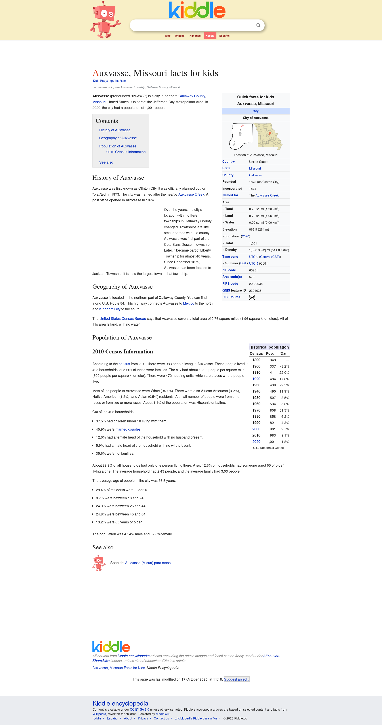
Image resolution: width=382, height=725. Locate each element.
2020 (245, 236)
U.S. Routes (231, 297)
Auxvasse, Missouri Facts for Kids (118, 667)
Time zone (230, 256)
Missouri (255, 168)
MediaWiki (163, 714)
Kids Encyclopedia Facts (109, 80)
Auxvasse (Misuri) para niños (148, 562)
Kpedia (210, 36)
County (227, 175)
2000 (256, 428)
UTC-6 (253, 256)
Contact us (161, 718)
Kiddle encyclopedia (134, 655)
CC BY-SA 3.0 (139, 709)
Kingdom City (109, 308)
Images (180, 36)
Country (228, 161)
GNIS (226, 290)
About (128, 718)
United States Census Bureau (122, 318)
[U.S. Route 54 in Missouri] (252, 297)
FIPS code (230, 283)
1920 (256, 378)
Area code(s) (232, 276)
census (124, 363)
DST (243, 263)
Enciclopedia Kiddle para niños (196, 718)
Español (224, 36)
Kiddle (97, 718)
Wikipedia (99, 714)
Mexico (188, 303)
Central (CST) (270, 256)
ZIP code (229, 270)
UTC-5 (253, 263)
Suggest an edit (236, 679)
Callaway (255, 175)
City (256, 111)
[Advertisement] (190, 53)
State (226, 168)
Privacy (143, 718)
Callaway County (191, 95)
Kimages (195, 36)
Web (167, 36)
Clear (249, 25)
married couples (128, 429)
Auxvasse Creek (267, 195)
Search (258, 25)
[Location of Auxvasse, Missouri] (255, 136)
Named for (230, 195)
